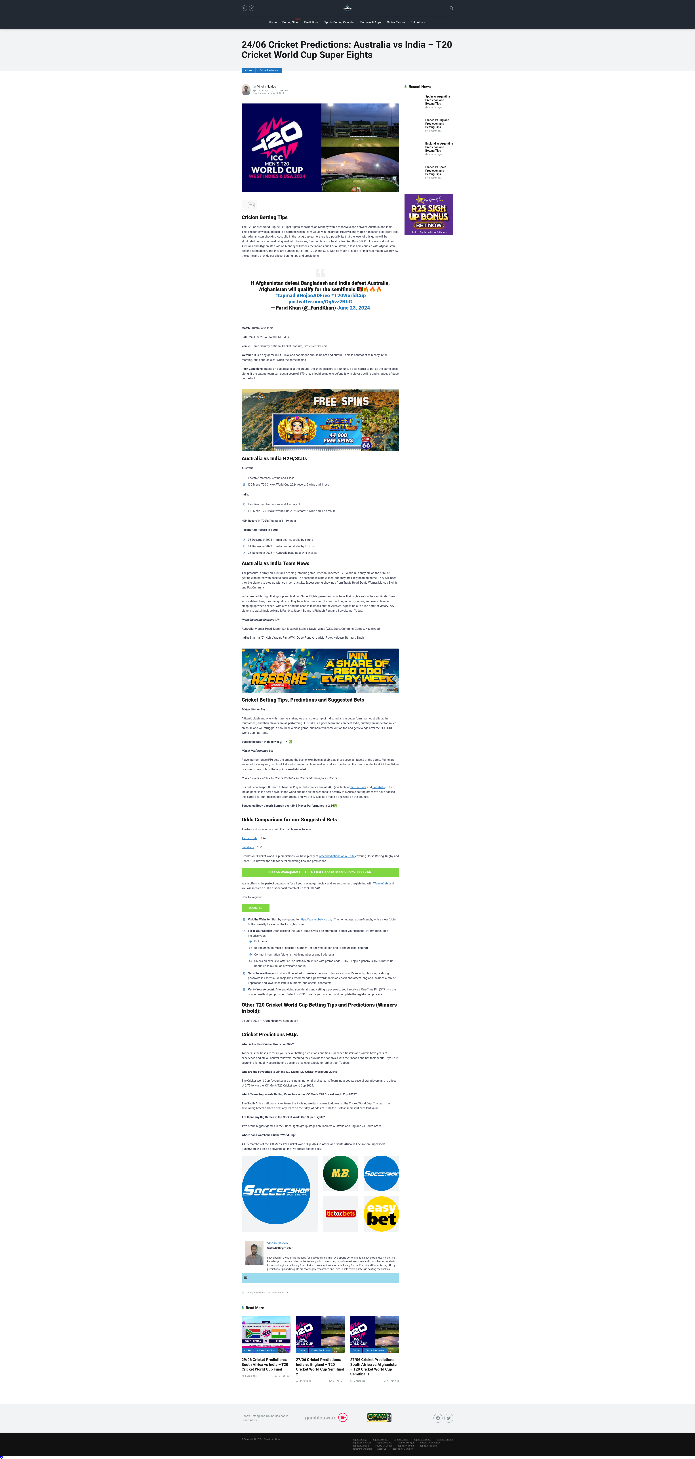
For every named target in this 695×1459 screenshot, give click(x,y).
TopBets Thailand (428, 1446)
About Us (381, 1449)
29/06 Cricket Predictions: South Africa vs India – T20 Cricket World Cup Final (265, 1364)
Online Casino (396, 22)
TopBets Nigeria (380, 1439)
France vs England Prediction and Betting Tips (437, 123)
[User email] (245, 1278)
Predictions (311, 22)
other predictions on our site (337, 856)
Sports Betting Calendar (339, 22)
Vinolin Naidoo (266, 86)
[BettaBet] (320, 420)
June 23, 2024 (353, 308)
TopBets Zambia (361, 1446)
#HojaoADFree (313, 295)
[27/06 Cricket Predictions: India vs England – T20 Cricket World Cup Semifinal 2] (320, 1334)
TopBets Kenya (360, 1439)
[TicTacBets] (320, 671)
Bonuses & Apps (370, 22)
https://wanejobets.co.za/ (315, 919)
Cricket (248, 70)
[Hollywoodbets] (429, 234)
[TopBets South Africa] (347, 8)
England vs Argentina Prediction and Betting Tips (439, 147)
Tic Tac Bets (358, 787)
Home (273, 22)
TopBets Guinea (384, 1442)
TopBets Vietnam (406, 1446)
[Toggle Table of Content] (249, 205)
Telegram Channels (362, 1449)
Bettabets (378, 787)
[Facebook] (244, 8)
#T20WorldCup (348, 295)
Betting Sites (290, 22)
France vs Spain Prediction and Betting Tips (435, 170)
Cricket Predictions (269, 70)
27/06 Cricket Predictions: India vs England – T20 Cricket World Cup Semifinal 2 (320, 1366)
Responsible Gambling (403, 1449)
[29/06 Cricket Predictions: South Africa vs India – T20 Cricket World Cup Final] (266, 1334)
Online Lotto (418, 22)
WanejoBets (380, 883)
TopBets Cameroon (362, 1442)
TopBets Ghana (401, 1439)
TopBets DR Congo (383, 1446)
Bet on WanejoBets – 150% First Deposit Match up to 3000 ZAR (320, 872)
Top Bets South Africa (270, 1439)
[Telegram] (1, 1457)
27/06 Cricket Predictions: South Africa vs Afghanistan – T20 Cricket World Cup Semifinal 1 (374, 1366)
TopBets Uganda (445, 1439)
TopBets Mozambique (429, 1442)
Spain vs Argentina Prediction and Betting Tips (437, 100)
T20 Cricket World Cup (277, 1292)
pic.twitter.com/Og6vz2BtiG (320, 302)
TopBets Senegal (406, 1442)
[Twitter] (251, 8)
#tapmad (285, 295)
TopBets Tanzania (422, 1439)
